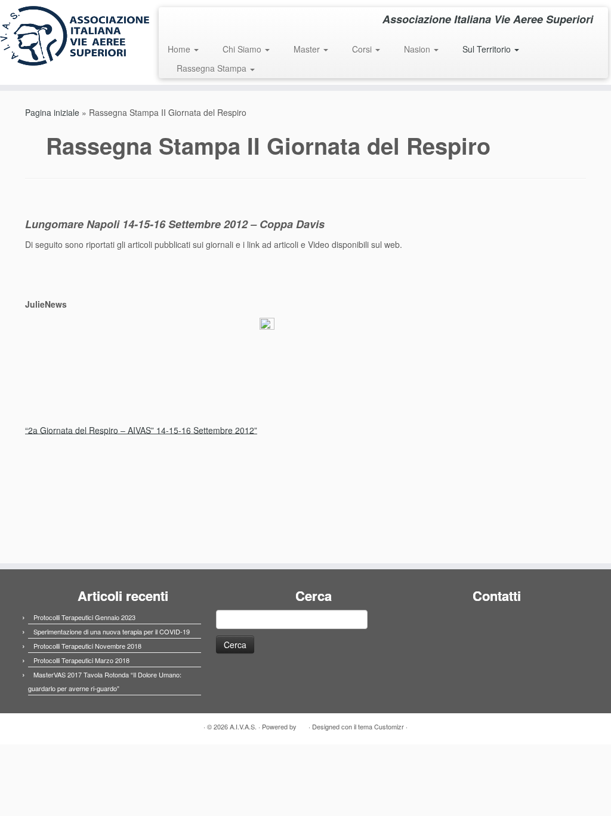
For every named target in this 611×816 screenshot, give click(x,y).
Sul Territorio (487, 49)
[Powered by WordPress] (302, 724)
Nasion (418, 49)
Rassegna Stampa (213, 68)
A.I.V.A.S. (243, 726)
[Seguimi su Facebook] (176, 21)
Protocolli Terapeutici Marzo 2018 (81, 660)
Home (180, 49)
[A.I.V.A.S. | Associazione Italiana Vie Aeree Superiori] (71, 36)
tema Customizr (381, 726)
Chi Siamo (243, 49)
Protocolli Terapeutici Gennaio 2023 (84, 617)
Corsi (363, 49)
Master (308, 49)
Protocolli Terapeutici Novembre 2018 (87, 646)
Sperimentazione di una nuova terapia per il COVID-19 (111, 631)
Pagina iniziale (52, 112)
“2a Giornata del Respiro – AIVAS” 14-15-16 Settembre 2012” (141, 429)
